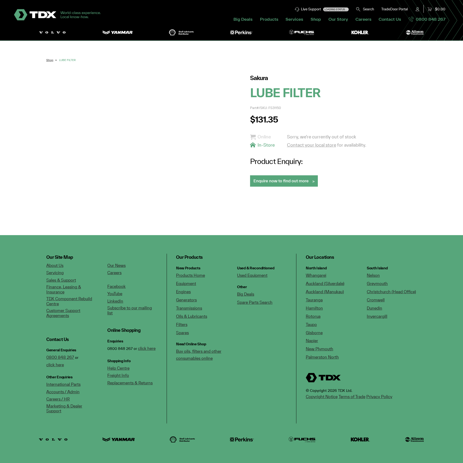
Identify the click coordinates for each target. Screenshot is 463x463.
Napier (312, 340)
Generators (186, 300)
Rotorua (313, 316)
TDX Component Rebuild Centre (69, 301)
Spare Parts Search (254, 302)
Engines (183, 291)
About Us (54, 265)
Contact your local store (311, 145)
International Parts (63, 384)
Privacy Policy (379, 396)
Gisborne (314, 332)
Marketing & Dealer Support (64, 408)
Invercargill (377, 316)
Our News (116, 265)
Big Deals (242, 19)
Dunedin (374, 308)
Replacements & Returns (130, 383)
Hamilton (314, 308)
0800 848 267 (429, 19)
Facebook (116, 286)
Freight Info (118, 375)
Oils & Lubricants (191, 316)
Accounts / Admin (63, 391)
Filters (181, 324)
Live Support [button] (323, 9)
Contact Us (390, 19)
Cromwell (376, 300)
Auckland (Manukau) (325, 291)
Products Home (190, 275)
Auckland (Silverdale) (325, 283)
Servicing (55, 272)
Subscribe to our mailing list (129, 310)
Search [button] (367, 9)
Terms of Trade (352, 396)
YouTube (114, 293)
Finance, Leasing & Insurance (63, 289)
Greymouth (377, 283)
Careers (363, 19)
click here (55, 364)
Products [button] (269, 19)
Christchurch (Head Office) (391, 291)
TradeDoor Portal (394, 9)
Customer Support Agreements (63, 313)
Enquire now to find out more (281, 180)
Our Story (338, 19)
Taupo (311, 324)
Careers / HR (58, 399)
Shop (316, 19)
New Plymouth (319, 349)
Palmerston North (322, 357)
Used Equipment (252, 275)
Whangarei (316, 275)
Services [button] (294, 19)
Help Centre (118, 368)
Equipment (186, 283)
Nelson (373, 275)
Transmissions (189, 308)
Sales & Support (61, 280)
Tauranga (314, 300)
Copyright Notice (322, 396)
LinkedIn (115, 301)
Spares (182, 332)
